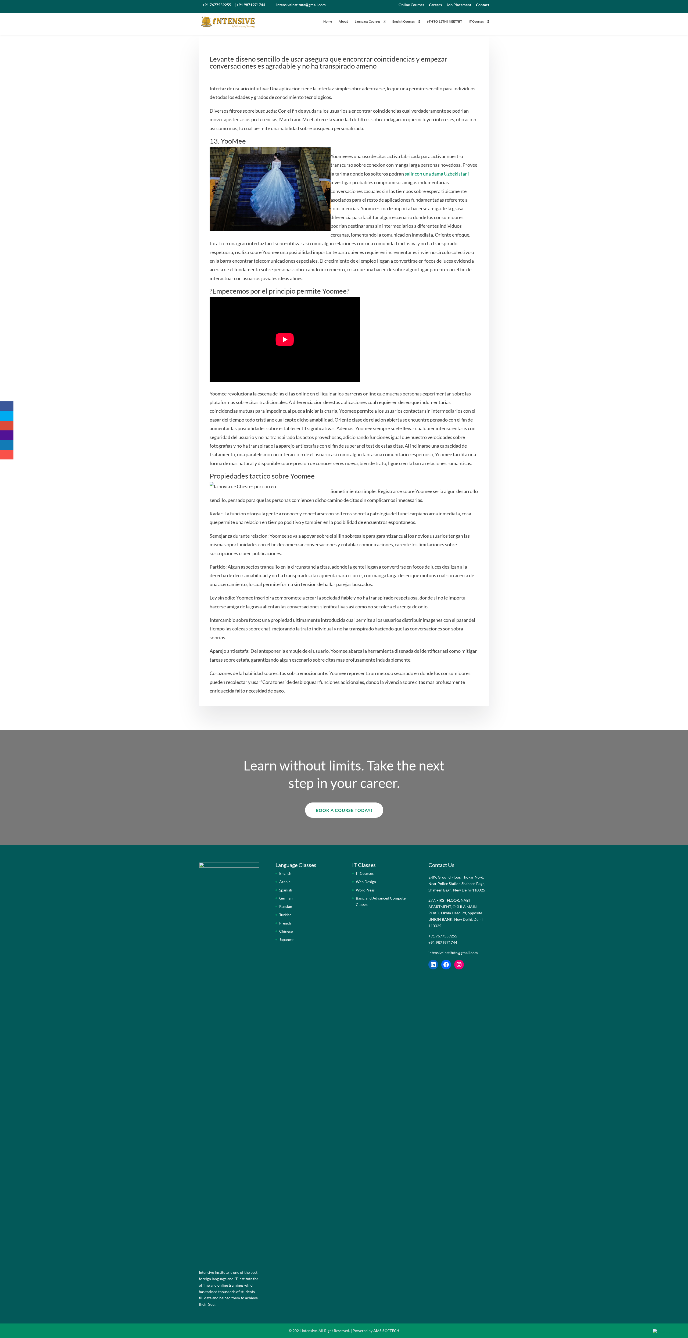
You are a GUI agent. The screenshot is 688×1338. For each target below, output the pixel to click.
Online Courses (411, 5)
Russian (285, 906)
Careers (435, 5)
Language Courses (367, 21)
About (343, 21)
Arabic (285, 881)
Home (327, 21)
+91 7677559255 (216, 4)
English (285, 873)
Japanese (286, 939)
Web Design (366, 881)
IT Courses (476, 21)
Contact (482, 5)
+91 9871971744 (250, 4)
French (285, 923)
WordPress (365, 890)
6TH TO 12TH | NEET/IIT (444, 21)
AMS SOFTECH (386, 1330)
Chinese (286, 931)
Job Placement (459, 5)
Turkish (285, 914)
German (286, 898)
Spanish (285, 890)
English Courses (403, 21)
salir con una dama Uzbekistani (437, 174)
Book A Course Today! (344, 810)
